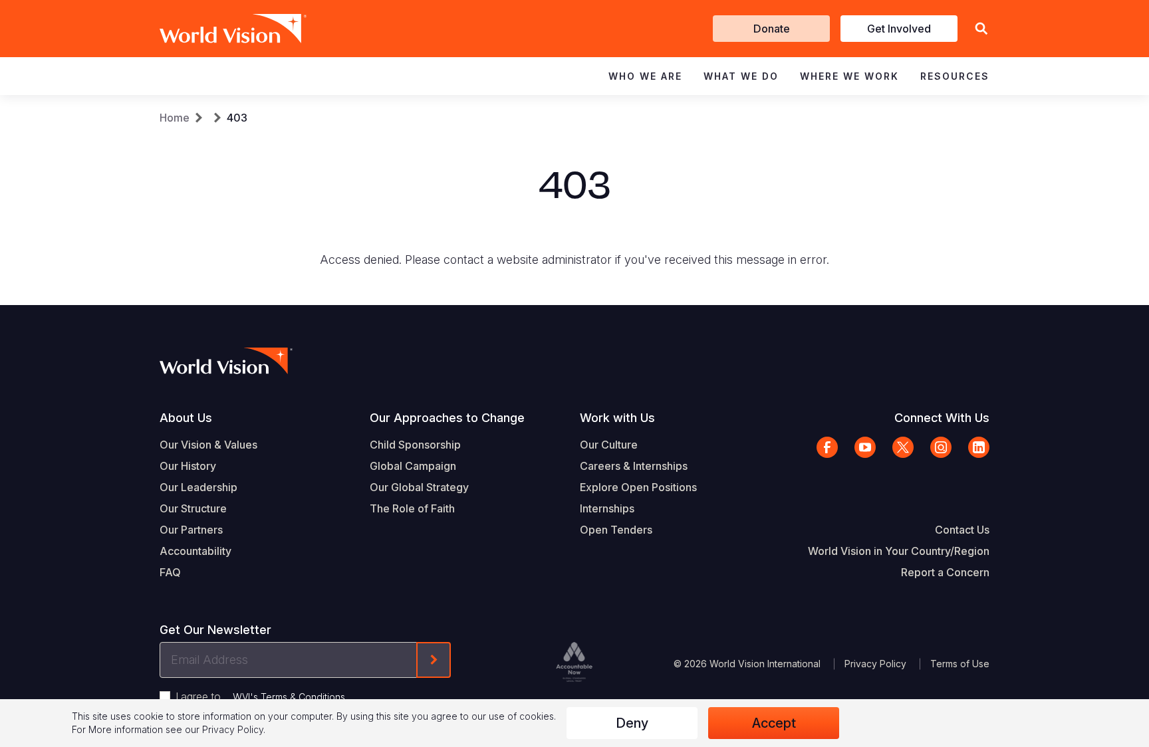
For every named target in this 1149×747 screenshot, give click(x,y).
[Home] (214, 28)
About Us (186, 418)
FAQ (170, 572)
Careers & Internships (634, 466)
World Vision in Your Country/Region (898, 551)
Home (175, 117)
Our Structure (193, 508)
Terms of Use (959, 663)
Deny (632, 723)
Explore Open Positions (638, 487)
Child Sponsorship (415, 444)
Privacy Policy (875, 663)
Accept (774, 723)
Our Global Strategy (419, 487)
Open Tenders (616, 529)
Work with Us (617, 418)
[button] (981, 29)
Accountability (195, 551)
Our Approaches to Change (447, 418)
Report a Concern (945, 572)
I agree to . (261, 696)
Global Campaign (413, 466)
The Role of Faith (412, 508)
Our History (188, 466)
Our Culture (609, 444)
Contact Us (962, 529)
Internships (607, 508)
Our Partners (191, 529)
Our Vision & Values (208, 444)
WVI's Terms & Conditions (289, 696)
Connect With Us (941, 418)
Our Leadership (198, 487)
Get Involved (899, 28)
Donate (771, 28)
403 (237, 117)
